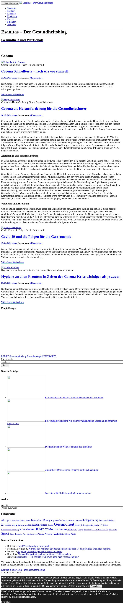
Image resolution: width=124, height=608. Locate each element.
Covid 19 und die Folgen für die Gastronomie (36, 237)
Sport (5, 533)
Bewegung (49, 520)
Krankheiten (27, 529)
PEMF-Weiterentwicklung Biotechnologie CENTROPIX (28, 356)
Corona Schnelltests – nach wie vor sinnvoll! (35, 71)
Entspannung (90, 520)
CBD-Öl (58, 520)
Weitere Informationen (78, 586)
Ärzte (73, 534)
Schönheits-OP (102, 530)
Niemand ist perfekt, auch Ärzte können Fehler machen (44, 554)
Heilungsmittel (87, 525)
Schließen (6, 602)
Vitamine (41, 534)
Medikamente (57, 529)
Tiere (24, 534)
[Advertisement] (62, 334)
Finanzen (11, 21)
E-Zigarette (78, 520)
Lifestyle (11, 13)
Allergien (6, 520)
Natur (70, 529)
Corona (64, 520)
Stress (12, 534)
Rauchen (87, 530)
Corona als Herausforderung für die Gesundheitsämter (44, 108)
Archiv (4, 505)
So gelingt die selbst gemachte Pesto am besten (39, 551)
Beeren (28, 520)
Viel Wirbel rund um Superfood (34, 546)
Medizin (11, 11)
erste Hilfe (28, 525)
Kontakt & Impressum (11, 570)
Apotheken (20, 520)
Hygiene (104, 524)
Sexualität (113, 530)
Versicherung (32, 534)
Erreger (21, 525)
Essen (35, 524)
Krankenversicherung (10, 530)
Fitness (43, 524)
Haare (77, 524)
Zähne (67, 534)
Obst (75, 530)
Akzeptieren (96, 586)
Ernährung (12, 16)
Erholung (103, 520)
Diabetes (71, 520)
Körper (42, 529)
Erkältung (111, 520)
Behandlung (37, 520)
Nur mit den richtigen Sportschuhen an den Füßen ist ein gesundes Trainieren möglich (70, 548)
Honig (96, 525)
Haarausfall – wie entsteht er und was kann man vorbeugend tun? (47, 557)
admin (14, 78)
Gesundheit (64, 524)
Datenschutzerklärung (34, 570)
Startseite (11, 8)
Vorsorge (49, 534)
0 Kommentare (36, 78)
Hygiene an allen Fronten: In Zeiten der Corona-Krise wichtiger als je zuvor (60, 276)
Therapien (18, 534)
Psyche (10, 19)
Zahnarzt (59, 533)
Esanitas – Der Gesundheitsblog (38, 3)
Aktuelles (11, 24)
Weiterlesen (12, 94)
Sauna (93, 530)
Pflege (80, 530)
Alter (13, 520)
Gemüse (50, 525)
